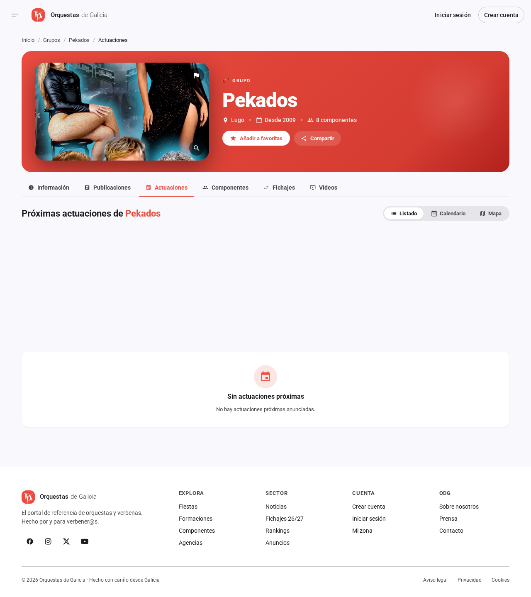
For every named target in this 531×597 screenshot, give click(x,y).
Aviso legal (435, 580)
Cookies (500, 580)
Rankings (278, 530)
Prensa (448, 518)
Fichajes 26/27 (285, 518)
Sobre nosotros (459, 506)
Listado (408, 213)
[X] (66, 541)
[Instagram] (48, 541)
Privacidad (470, 580)
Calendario (452, 213)
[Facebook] (30, 541)
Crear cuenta (501, 15)
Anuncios (278, 542)
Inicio (28, 40)
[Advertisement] (265, 286)
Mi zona (362, 530)
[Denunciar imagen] (196, 75)
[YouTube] (84, 541)
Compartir (322, 138)
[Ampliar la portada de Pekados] (122, 112)
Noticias (276, 506)
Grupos (51, 40)
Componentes (197, 530)
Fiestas (188, 506)
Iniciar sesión (452, 15)
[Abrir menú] (15, 15)
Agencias (190, 542)
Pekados (79, 40)
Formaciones (195, 518)
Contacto (451, 530)
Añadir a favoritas (261, 138)
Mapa (495, 213)
